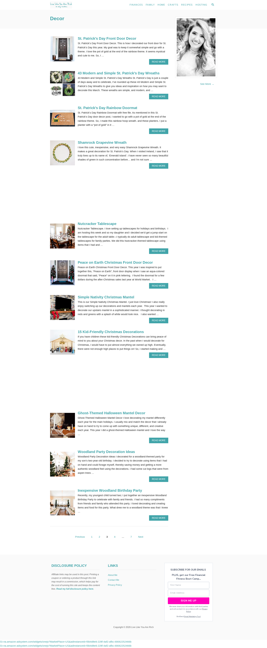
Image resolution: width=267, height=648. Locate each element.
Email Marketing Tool (192, 616)
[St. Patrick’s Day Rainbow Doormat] (62, 119)
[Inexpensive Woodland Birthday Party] (62, 504)
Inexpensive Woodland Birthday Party (110, 490)
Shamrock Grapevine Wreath (102, 142)
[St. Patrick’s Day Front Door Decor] (62, 50)
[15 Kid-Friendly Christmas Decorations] (62, 343)
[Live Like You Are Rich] (75, 5)
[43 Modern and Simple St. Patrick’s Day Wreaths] (62, 84)
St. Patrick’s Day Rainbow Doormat (107, 108)
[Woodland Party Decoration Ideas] (62, 465)
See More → (207, 84)
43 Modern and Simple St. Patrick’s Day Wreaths (119, 73)
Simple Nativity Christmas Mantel (106, 297)
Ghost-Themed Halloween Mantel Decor (111, 413)
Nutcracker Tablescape (97, 224)
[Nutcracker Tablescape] (62, 237)
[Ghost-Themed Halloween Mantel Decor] (62, 426)
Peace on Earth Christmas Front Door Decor (115, 262)
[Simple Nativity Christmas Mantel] (62, 308)
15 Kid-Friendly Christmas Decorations (111, 332)
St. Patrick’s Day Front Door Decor (107, 38)
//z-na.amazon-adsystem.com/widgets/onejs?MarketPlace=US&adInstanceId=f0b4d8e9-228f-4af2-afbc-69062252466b (65, 641)
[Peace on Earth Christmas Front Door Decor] (62, 274)
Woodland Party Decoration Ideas (106, 452)
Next (140, 536)
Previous (80, 536)
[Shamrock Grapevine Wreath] (62, 154)
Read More (159, 62)
